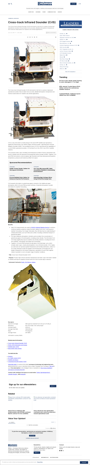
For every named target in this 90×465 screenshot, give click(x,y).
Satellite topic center (13, 346)
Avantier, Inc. (63, 33)
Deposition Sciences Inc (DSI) (67, 37)
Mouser (61, 57)
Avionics (10, 356)
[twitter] (32, 37)
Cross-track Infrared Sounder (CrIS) (17, 343)
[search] (11, 4)
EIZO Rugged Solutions (65, 41)
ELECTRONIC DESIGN (54, 457)
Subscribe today (12, 364)
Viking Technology (64, 66)
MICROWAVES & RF (45, 457)
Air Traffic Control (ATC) (14, 358)
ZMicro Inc (62, 68)
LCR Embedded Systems (65, 53)
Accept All (84, 462)
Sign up (51, 366)
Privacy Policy (40, 462)
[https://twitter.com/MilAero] (63, 450)
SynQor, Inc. (63, 64)
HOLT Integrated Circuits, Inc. (67, 49)
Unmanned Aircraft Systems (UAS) (17, 361)
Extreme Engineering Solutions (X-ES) (69, 45)
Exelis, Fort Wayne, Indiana (28, 262)
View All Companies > (70, 71)
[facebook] (27, 37)
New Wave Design (64, 59)
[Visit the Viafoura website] (53, 428)
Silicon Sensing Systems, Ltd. (67, 62)
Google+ (15, 374)
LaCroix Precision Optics (65, 51)
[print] (55, 37)
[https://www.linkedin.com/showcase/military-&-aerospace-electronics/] (61, 450)
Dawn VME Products (65, 35)
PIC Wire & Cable (64, 61)
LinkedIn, (10, 374)
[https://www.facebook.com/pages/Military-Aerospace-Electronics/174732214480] (59, 450)
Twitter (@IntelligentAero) (43, 372)
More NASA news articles (15, 348)
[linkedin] (30, 37)
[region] (32, 425)
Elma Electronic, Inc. (64, 43)
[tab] (11, 422)
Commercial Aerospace (13, 18)
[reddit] (34, 37)
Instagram (23, 374)
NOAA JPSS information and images (17, 345)
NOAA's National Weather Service (40, 227)
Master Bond (63, 55)
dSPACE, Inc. (63, 39)
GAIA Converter (63, 47)
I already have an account (32, 438)
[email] (36, 37)
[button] (9, 4)
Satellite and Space (13, 360)
